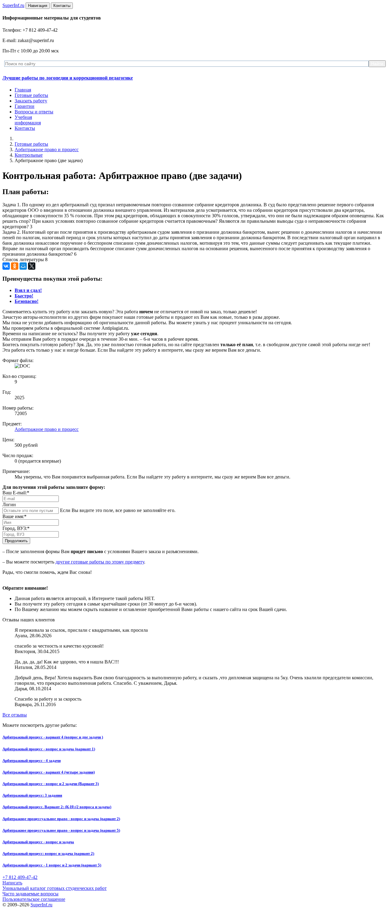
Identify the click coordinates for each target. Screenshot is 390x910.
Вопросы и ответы (34, 111)
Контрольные (29, 155)
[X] (31, 266)
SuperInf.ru (41, 904)
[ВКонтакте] (6, 266)
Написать (12, 882)
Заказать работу (31, 100)
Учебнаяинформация (28, 120)
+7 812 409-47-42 (19, 877)
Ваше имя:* (14, 516)
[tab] (28, 290)
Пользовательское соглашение (33, 899)
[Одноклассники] (14, 266)
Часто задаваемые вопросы (30, 893)
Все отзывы (14, 714)
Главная (23, 89)
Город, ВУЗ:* (16, 528)
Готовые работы (31, 95)
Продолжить (16, 541)
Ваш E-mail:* (15, 492)
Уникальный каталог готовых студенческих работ (54, 888)
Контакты (25, 128)
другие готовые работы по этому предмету (99, 561)
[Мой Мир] (23, 266)
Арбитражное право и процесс (47, 149)
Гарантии (24, 106)
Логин (9, 504)
